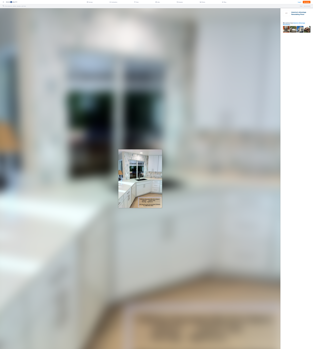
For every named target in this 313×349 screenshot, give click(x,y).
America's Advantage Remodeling (294, 23)
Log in (299, 2)
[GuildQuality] (12, 2)
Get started (306, 2)
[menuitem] (89, 2)
